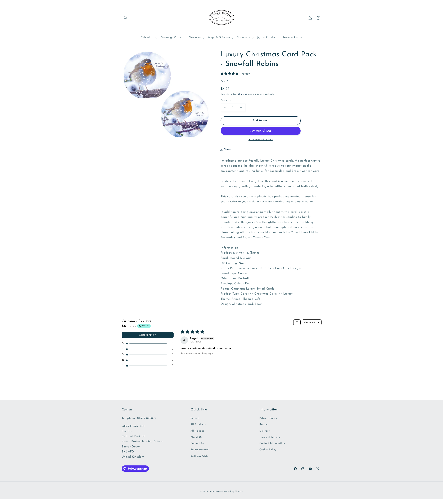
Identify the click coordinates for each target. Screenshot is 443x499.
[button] (126, 18)
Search (195, 418)
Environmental (200, 449)
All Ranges (197, 431)
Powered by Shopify (232, 492)
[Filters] (297, 322)
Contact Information (272, 443)
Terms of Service (270, 437)
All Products (198, 424)
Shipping (242, 94)
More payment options (260, 139)
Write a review (147, 334)
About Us (196, 437)
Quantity (226, 100)
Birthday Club (199, 456)
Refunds (264, 424)
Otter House (215, 492)
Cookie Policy (267, 449)
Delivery (264, 431)
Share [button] (228, 149)
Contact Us (197, 443)
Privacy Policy (268, 418)
